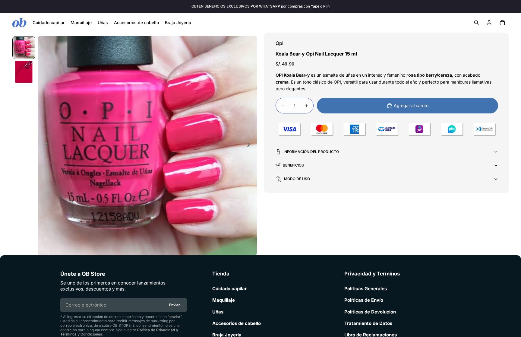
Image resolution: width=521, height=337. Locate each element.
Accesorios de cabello (236, 323)
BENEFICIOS (293, 165)
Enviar (174, 305)
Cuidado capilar (229, 288)
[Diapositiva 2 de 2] (24, 72)
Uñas (217, 312)
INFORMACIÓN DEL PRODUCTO (311, 151)
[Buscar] (476, 22)
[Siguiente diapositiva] (250, 145)
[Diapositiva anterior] (44, 145)
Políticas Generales (365, 288)
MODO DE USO (297, 178)
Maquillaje (223, 300)
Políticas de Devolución (370, 312)
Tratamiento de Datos (368, 323)
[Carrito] (502, 22)
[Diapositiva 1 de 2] (24, 48)
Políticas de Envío (363, 300)
